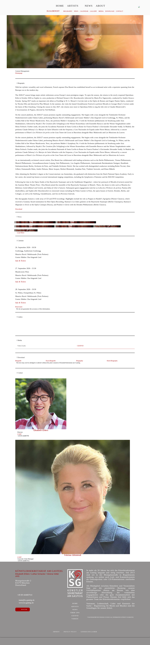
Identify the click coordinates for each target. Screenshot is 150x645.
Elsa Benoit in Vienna (26, 230)
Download (109, 11)
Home (60, 5)
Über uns (75, 612)
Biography (67, 11)
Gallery (93, 11)
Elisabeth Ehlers (41, 430)
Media (101, 11)
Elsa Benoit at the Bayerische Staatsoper (34, 222)
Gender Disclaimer (89, 631)
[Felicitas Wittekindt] (73, 497)
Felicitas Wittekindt (72, 555)
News (89, 5)
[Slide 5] (77, 332)
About (100, 5)
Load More (20, 233)
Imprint (56, 631)
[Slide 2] (70, 332)
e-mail (19, 434)
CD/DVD (75, 616)
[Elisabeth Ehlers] (41, 404)
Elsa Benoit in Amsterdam (107, 226)
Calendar (84, 11)
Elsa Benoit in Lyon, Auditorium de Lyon (34, 226)
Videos (75, 619)
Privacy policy (70, 631)
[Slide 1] (68, 332)
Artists (72, 5)
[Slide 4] (75, 332)
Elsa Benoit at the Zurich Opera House (73, 226)
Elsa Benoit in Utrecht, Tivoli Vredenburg (76, 222)
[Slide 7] (81, 332)
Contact (119, 11)
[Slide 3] (72, 332)
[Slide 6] (79, 332)
